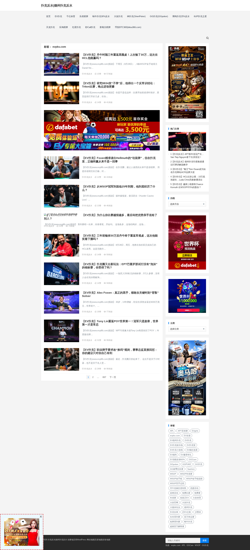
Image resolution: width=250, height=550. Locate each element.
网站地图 (90, 540)
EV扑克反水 (87, 74)
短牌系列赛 (175, 521)
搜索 (205, 540)
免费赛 (197, 493)
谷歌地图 (106, 540)
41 (109, 102)
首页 (48, 16)
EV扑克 (58, 16)
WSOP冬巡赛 (186, 474)
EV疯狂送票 (192, 450)
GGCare (192, 459)
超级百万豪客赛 (177, 526)
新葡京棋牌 (105, 27)
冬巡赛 (173, 498)
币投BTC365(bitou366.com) (128, 27)
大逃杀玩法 (175, 507)
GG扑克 (198, 464)
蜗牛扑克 (188, 521)
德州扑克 (188, 507)
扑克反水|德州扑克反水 (56, 5)
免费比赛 (186, 493)
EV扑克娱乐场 (176, 445)
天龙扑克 (50, 27)
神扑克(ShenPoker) (136, 16)
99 (109, 340)
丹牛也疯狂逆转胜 (178, 488)
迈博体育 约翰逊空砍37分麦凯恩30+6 (187, 148)
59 (109, 254)
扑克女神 (174, 512)
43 (109, 177)
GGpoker (174, 464)
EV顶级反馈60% (177, 459)
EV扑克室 (191, 445)
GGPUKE (186, 464)
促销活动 (174, 493)
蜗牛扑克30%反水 (101, 16)
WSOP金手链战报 (194, 478)
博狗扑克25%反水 (181, 16)
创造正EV (184, 498)
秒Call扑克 (90, 27)
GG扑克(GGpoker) (159, 16)
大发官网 (174, 502)
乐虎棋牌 (83, 16)
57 (109, 74)
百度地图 (98, 540)
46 (109, 206)
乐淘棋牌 (63, 27)
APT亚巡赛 (183, 431)
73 (71, 226)
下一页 (113, 377)
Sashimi (191, 469)
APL (172, 431)
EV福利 (173, 455)
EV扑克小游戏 (176, 450)
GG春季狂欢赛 (176, 469)
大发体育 (197, 498)
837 (104, 377)
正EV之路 (186, 512)
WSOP (173, 474)
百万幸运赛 (189, 517)
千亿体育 (70, 16)
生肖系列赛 (175, 517)
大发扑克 (118, 16)
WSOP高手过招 (177, 483)
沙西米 (198, 512)
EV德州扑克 (175, 440)
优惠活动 (194, 488)
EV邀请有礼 (186, 455)
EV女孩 (187, 435)
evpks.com (175, 435)
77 (109, 312)
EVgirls (195, 431)
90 (109, 369)
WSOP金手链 (176, 478)
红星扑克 (76, 27)
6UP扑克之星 (200, 16)
